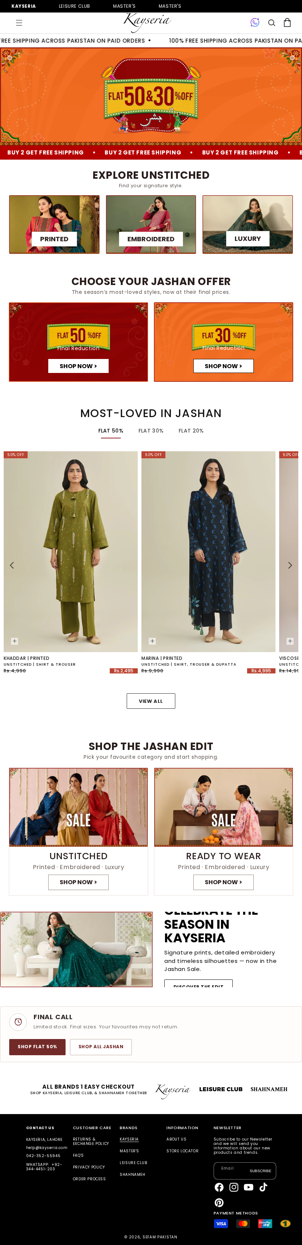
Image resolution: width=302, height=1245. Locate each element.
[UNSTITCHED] (78, 831)
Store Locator (182, 1151)
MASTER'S (170, 6)
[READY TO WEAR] (223, 831)
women (124, 6)
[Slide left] (12, 565)
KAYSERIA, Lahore (44, 1139)
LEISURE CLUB (133, 1163)
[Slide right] (290, 565)
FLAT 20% (191, 430)
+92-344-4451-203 (44, 1167)
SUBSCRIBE (260, 1170)
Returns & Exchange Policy (91, 1141)
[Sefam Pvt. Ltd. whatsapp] (255, 23)
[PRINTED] (54, 224)
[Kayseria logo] (147, 23)
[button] (19, 23)
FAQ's (78, 1155)
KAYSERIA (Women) (23, 6)
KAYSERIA (129, 1139)
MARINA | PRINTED (162, 658)
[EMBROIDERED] (151, 224)
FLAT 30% (151, 430)
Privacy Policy (89, 1167)
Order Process (89, 1179)
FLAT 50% (110, 430)
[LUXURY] (248, 224)
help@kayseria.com (47, 1147)
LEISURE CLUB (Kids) (74, 6)
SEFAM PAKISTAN (160, 1237)
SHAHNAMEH (132, 1174)
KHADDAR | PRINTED (26, 658)
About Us (176, 1139)
